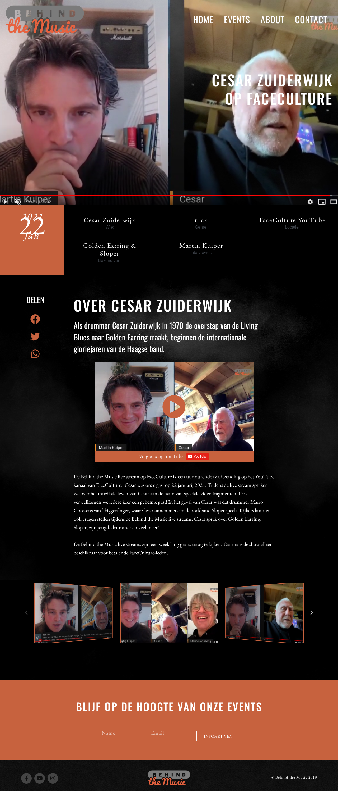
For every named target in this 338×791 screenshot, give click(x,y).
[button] (35, 319)
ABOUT (272, 19)
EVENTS (237, 19)
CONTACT (311, 19)
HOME (203, 19)
